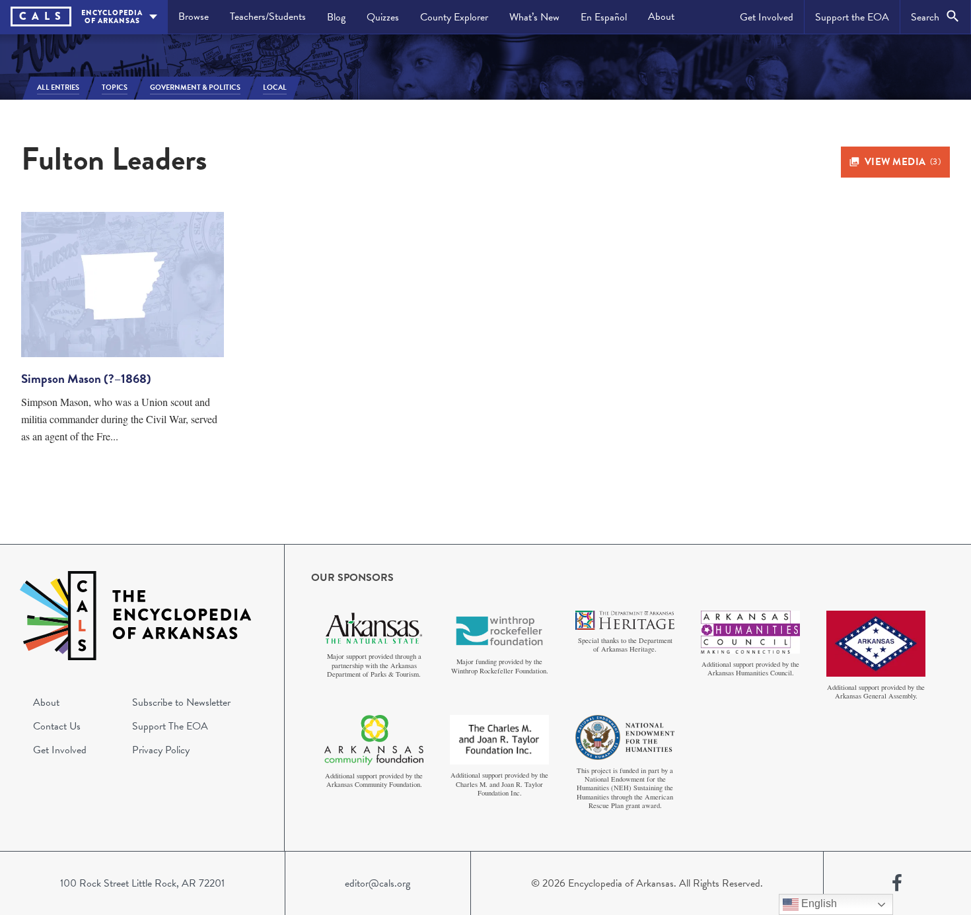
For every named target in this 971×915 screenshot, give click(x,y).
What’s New (534, 17)
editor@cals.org (377, 883)
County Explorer (454, 17)
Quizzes (383, 17)
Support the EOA (852, 17)
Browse (193, 16)
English (818, 903)
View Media (903, 161)
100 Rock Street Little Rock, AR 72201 (142, 883)
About (661, 16)
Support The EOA (170, 726)
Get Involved (766, 17)
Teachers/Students (268, 16)
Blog (336, 17)
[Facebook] (897, 883)
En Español (604, 17)
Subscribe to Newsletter (181, 702)
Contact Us (57, 726)
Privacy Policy (161, 750)
